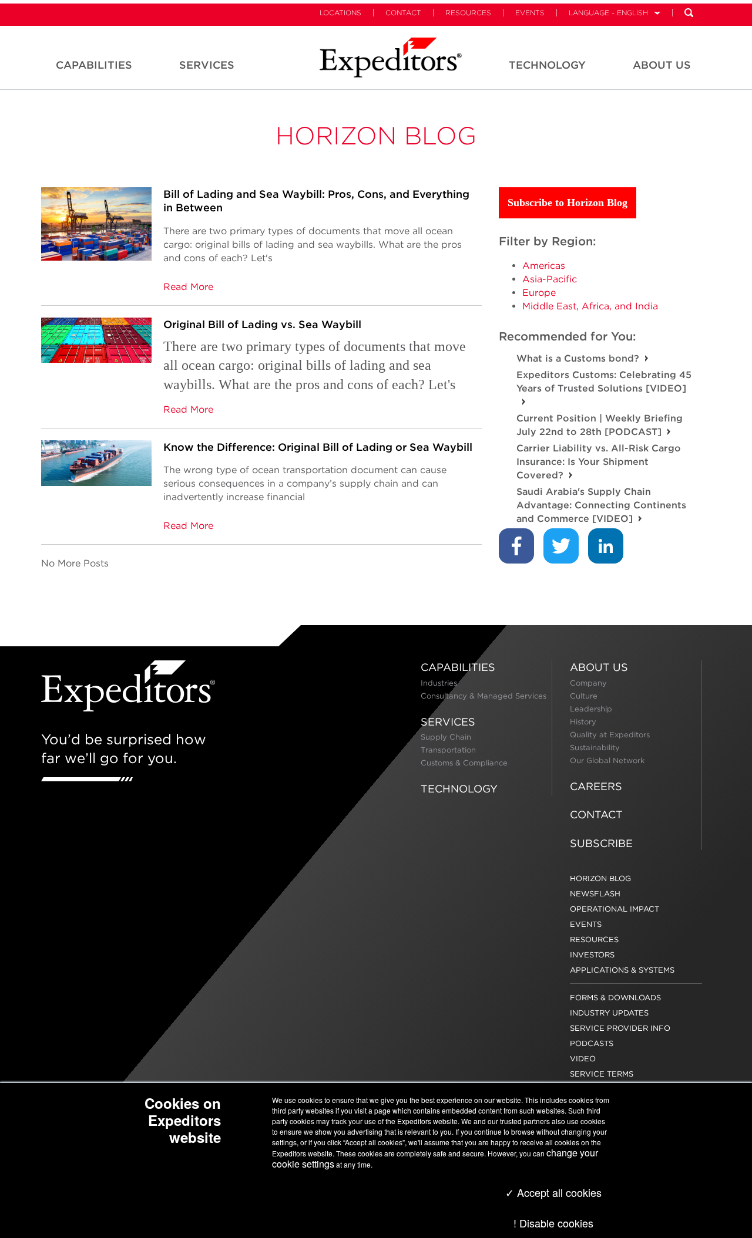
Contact (403, 12)
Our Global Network (607, 760)
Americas (543, 265)
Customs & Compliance (464, 762)
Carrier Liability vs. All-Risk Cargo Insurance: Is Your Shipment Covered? (598, 462)
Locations (340, 12)
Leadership (591, 708)
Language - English (608, 12)
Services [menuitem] (206, 65)
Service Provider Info (620, 1028)
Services (448, 722)
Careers (596, 786)
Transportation (448, 750)
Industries (439, 683)
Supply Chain (446, 737)
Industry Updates (609, 1012)
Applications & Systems (622, 970)
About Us (599, 667)
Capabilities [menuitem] (94, 65)
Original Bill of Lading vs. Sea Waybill (262, 324)
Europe (539, 292)
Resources (468, 12)
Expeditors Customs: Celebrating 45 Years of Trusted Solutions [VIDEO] (603, 381)
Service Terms (601, 1074)
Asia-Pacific (549, 279)
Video (583, 1058)
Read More (188, 286)
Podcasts (591, 1043)
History (583, 721)
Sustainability (595, 747)
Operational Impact (614, 909)
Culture (583, 695)
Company (588, 683)
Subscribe (601, 843)
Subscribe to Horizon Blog (567, 202)
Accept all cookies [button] (558, 1192)
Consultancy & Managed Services (483, 695)
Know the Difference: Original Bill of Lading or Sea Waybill (317, 447)
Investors (592, 954)
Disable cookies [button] (556, 1222)
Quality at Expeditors (610, 734)
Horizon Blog (376, 135)
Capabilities (458, 667)
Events (530, 12)
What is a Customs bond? (577, 358)
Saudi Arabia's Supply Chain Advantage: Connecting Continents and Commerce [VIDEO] (601, 505)
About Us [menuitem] (662, 65)
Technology (459, 788)
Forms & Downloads (615, 997)
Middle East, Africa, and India (590, 306)
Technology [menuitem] (547, 65)
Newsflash (595, 893)
